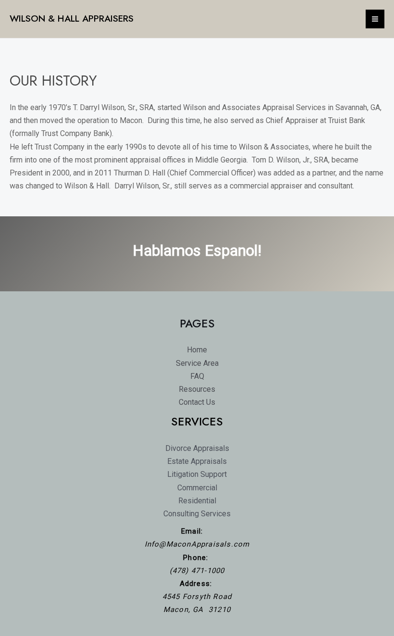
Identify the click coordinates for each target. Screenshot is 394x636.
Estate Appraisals (197, 461)
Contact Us (197, 402)
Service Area (197, 363)
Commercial (197, 487)
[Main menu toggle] (375, 19)
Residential (197, 500)
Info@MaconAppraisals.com (197, 544)
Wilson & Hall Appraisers (72, 18)
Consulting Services (197, 513)
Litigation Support (197, 474)
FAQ (197, 376)
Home (197, 349)
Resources (197, 389)
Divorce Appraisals (197, 448)
